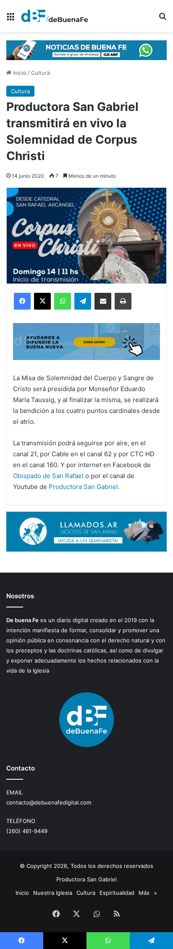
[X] (42, 301)
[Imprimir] (123, 301)
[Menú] (10, 19)
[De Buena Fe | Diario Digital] (54, 16)
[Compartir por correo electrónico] (102, 301)
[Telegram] (82, 301)
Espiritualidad (117, 892)
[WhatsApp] (62, 301)
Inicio (18, 72)
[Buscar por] (162, 19)
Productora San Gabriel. (84, 487)
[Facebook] (22, 301)
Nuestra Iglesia (52, 892)
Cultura (40, 72)
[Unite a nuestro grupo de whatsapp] (86, 49)
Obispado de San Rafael (48, 476)
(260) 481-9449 (26, 831)
